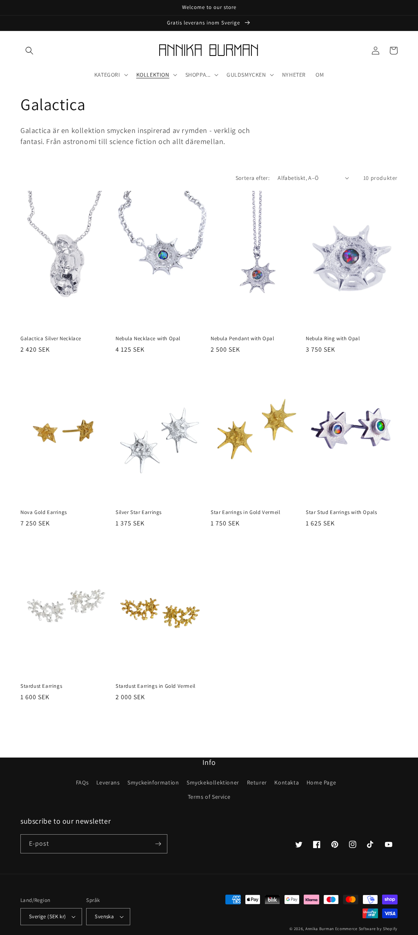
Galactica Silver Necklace (50, 338)
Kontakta (286, 782)
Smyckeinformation (153, 782)
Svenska (104, 916)
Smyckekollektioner (213, 782)
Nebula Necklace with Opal (148, 338)
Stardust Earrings (41, 686)
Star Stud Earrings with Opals (341, 512)
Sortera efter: (253, 178)
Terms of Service (209, 796)
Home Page (321, 782)
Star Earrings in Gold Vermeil (245, 512)
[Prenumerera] (158, 843)
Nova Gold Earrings (43, 512)
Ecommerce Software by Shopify (366, 928)
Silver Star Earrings (139, 512)
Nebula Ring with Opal (333, 338)
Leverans (108, 782)
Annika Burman (320, 928)
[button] (29, 51)
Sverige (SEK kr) (47, 916)
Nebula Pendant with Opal (242, 338)
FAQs (82, 782)
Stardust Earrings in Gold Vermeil (156, 686)
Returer (257, 782)
